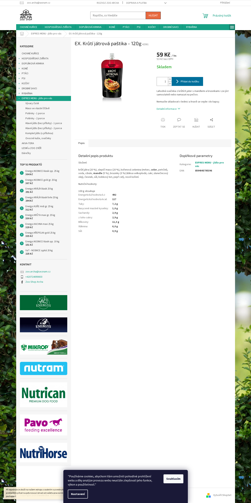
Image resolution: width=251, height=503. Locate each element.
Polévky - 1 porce (35, 113)
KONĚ (25, 68)
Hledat (153, 15)
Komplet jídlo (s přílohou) (39, 133)
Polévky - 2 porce (35, 118)
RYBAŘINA (27, 93)
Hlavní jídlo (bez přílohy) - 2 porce (43, 128)
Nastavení (78, 494)
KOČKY (25, 83)
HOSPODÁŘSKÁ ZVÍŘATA (35, 58)
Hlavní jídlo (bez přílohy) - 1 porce (43, 123)
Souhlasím (173, 479)
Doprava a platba (136, 3)
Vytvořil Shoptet (222, 495)
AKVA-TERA (28, 143)
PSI (23, 78)
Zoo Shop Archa (34, 282)
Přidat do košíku (190, 81)
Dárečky (26, 153)
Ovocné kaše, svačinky (38, 138)
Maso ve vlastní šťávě (37, 108)
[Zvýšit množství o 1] (170, 79)
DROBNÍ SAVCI (29, 88)
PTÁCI (25, 73)
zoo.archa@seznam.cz (38, 272)
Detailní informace (167, 109)
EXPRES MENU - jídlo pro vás (37, 98)
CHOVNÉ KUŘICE (30, 53)
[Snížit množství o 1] (170, 83)
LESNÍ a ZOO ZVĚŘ (31, 148)
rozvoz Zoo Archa (108, 3)
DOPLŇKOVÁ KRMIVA (33, 63)
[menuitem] (28, 27)
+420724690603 (33, 277)
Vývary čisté (32, 103)
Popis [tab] (81, 143)
